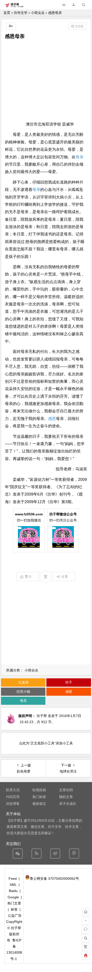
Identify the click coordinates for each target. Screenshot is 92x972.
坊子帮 (42, 716)
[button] (73, 5)
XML (13, 885)
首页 (6, 13)
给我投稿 (39, 790)
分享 (64, 577)
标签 (14, 909)
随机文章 (66, 797)
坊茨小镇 (23, 692)
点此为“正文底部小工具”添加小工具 (46, 743)
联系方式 (13, 790)
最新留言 (39, 804)
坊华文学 (20, 13)
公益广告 (15, 915)
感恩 (52, 419)
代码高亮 (13, 797)
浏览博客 (13, 804)
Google (13, 897)
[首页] (86, 912)
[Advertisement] (46, 80)
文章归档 (66, 790)
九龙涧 (23, 682)
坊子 (68, 682)
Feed (13, 878)
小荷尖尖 (38, 13)
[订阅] (36, 853)
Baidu (13, 891)
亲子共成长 (67, 804)
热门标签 (39, 797)
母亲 (79, 157)
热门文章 (14, 903)
